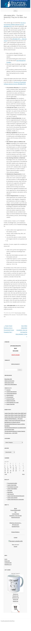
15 (5, 468)
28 (23, 470)
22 (5, 470)
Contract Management (11, 393)
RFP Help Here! (15, 524)
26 (16, 470)
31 (10, 472)
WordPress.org (8, 564)
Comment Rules (15, 513)
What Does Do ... (16, 523)
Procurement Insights (12, 483)
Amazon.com (15, 596)
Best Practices (18, 312)
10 (10, 467)
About (15, 508)
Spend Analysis (9, 395)
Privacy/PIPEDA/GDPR (15, 510)
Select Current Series (9, 380)
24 (10, 470)
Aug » (23, 474)
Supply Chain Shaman (12, 497)
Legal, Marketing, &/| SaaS (12, 402)
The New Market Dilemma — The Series (14, 418)
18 (13, 468)
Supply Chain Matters (12, 488)
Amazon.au (15, 601)
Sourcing (8, 389)
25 (13, 470)
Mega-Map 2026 (8, 379)
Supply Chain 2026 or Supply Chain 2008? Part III (15, 413)
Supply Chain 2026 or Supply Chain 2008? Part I (15, 417)
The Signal (9, 490)
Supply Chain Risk (10, 404)
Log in (6, 559)
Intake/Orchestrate (10, 400)
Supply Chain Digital (11, 485)
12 (16, 467)
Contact (15, 537)
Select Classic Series (9, 382)
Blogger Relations (15, 532)
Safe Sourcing (10, 494)
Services (13, 314)
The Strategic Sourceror (12, 486)
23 (7, 470)
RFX (10, 314)
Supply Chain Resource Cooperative (15, 499)
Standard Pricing (15, 526)
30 (7, 472)
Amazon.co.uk (15, 597)
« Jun (6, 474)
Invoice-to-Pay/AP (10, 398)
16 (7, 468)
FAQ (15, 512)
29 (5, 472)
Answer (15, 546)
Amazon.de (15, 599)
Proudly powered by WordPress (7, 621)
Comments (8, 562)
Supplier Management (11, 391)
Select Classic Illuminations (11, 384)
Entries (7, 561)
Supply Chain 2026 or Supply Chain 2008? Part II (15, 415)
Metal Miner (10, 492)
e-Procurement (9, 397)
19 (16, 468)
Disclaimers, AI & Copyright (15, 515)
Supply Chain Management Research (15, 495)
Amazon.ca (15, 594)
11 (13, 467)
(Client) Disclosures (15, 517)
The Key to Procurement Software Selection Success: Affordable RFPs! (15, 24)
